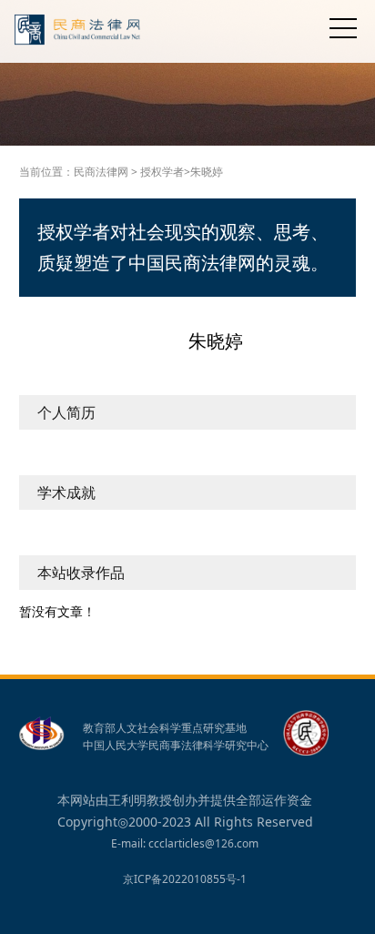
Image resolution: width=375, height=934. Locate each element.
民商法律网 (101, 171)
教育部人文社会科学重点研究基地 (165, 728)
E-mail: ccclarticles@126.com (184, 843)
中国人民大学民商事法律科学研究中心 (176, 745)
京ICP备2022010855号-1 (185, 879)
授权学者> (165, 171)
